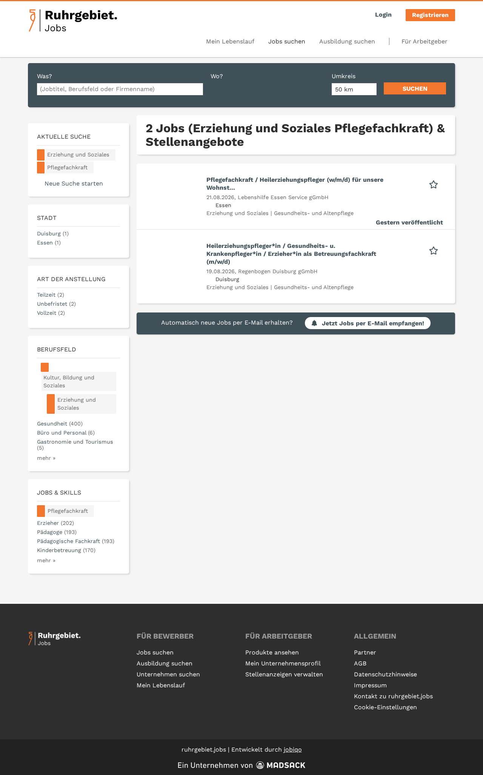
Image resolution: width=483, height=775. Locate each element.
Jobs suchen (286, 41)
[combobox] (120, 89)
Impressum (370, 685)
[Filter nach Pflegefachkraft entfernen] (41, 511)
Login (383, 14)
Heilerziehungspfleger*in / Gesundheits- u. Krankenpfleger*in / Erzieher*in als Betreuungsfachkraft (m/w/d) (291, 253)
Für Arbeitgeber (424, 41)
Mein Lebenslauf (230, 41)
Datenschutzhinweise (385, 674)
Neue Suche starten (74, 183)
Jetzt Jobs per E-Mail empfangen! (373, 323)
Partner (365, 652)
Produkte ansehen (272, 652)
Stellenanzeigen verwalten (284, 674)
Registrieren (430, 15)
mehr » (46, 458)
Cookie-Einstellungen (385, 707)
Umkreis (343, 76)
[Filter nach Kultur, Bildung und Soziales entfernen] (45, 367)
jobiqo (293, 749)
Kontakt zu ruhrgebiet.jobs (393, 696)
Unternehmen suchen (168, 674)
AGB (360, 663)
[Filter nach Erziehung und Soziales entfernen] (51, 404)
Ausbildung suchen (347, 41)
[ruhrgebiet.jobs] (72, 20)
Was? (44, 76)
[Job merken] (436, 183)
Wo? (217, 76)
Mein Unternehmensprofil (283, 663)
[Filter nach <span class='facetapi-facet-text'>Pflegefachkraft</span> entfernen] (41, 167)
